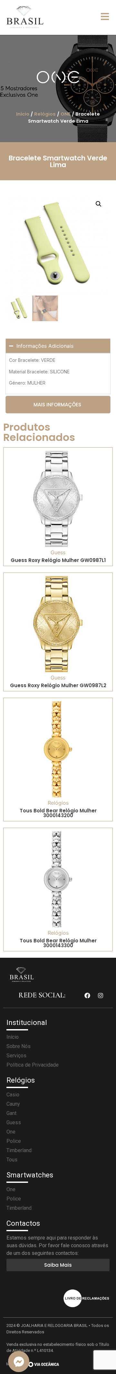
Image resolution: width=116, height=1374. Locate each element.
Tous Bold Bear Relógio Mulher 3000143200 (58, 813)
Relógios (45, 114)
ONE (66, 114)
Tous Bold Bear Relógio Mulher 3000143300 (58, 943)
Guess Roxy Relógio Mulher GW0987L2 (58, 685)
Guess (58, 552)
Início (22, 114)
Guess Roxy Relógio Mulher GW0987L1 (58, 560)
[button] (98, 204)
